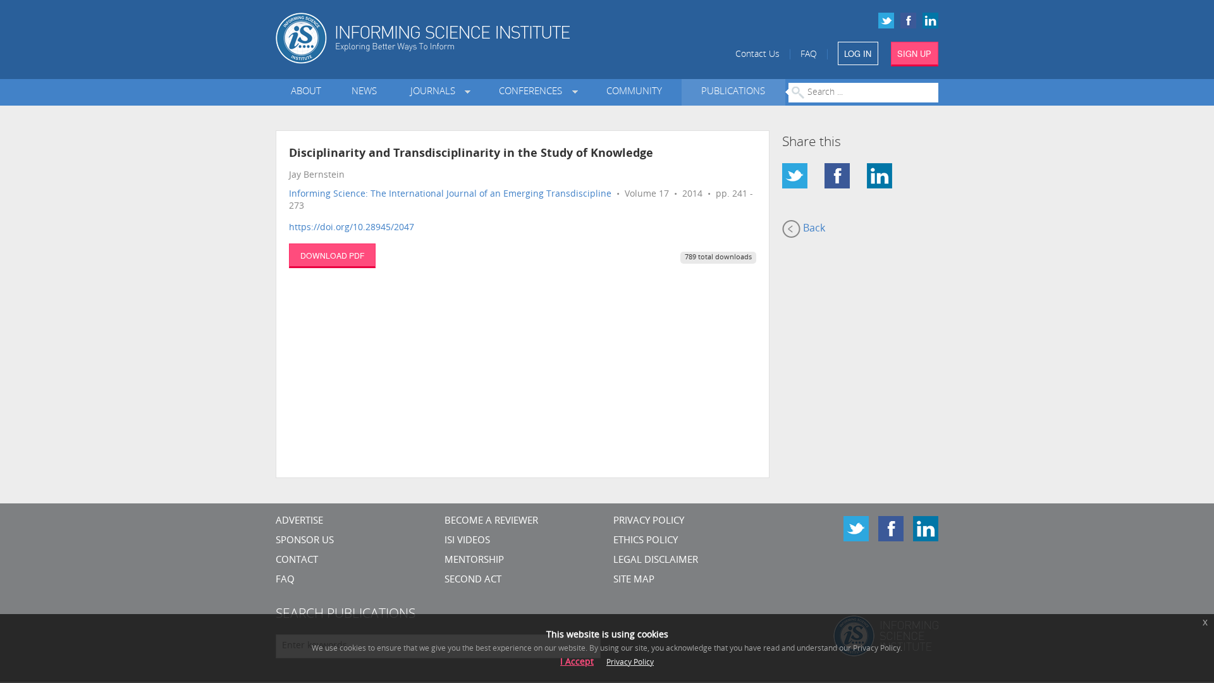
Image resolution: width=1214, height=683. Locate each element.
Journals (435, 92)
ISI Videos (467, 541)
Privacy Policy (648, 521)
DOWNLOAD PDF (332, 255)
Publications (733, 92)
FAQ (808, 54)
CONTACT (297, 560)
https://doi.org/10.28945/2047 (351, 228)
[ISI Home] (466, 38)
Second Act (473, 580)
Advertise (299, 521)
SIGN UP (914, 53)
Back (812, 229)
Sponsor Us (305, 541)
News (364, 92)
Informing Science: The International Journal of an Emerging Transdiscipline (450, 194)
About (306, 92)
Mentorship (474, 560)
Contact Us (757, 54)
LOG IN (857, 53)
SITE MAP (633, 580)
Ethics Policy (645, 541)
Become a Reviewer (491, 521)
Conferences (533, 92)
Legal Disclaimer (655, 560)
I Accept (577, 662)
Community (634, 92)
